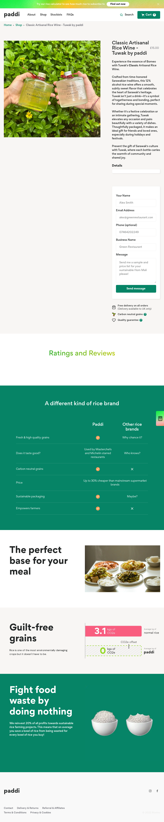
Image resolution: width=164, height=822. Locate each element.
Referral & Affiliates (53, 808)
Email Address (125, 210)
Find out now (118, 4)
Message (122, 255)
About (31, 15)
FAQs (70, 15)
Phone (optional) (126, 225)
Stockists (56, 15)
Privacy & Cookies (40, 813)
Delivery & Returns (27, 808)
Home (8, 25)
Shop (43, 15)
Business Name (126, 240)
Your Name (123, 196)
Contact (8, 808)
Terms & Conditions (15, 813)
